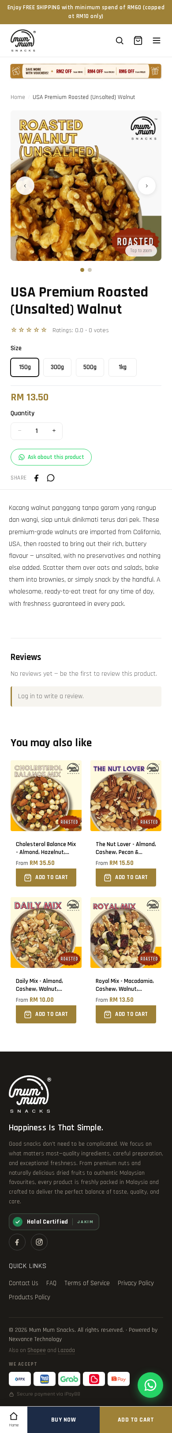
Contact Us (23, 1283)
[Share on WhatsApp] (50, 477)
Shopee (36, 1350)
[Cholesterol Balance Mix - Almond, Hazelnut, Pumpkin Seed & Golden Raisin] (46, 823)
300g (57, 367)
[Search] (119, 40)
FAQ (51, 1283)
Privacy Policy (136, 1283)
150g (25, 367)
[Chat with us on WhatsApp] (150, 1385)
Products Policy (29, 1297)
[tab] (82, 270)
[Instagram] (39, 1242)
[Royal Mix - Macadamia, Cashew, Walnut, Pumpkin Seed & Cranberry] (125, 960)
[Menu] (156, 40)
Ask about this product (56, 457)
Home (18, 97)
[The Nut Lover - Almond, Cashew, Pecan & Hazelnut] (125, 823)
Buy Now (63, 1420)
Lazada (66, 1350)
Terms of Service (87, 1283)
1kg (123, 367)
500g (90, 367)
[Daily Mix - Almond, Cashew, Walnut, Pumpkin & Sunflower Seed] (46, 960)
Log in (26, 696)
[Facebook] (17, 1242)
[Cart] (138, 40)
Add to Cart (136, 1420)
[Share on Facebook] (36, 477)
